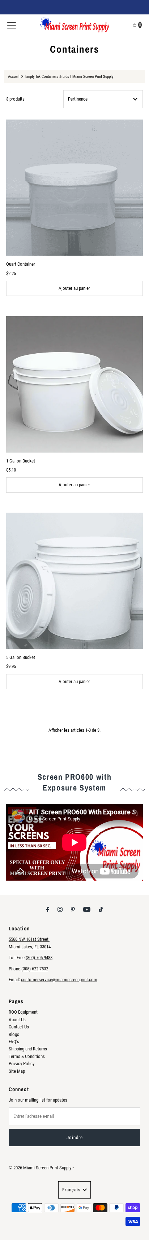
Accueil (14, 76)
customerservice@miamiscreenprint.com (59, 979)
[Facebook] (47, 909)
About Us (17, 1019)
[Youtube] (86, 909)
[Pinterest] (73, 909)
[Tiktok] (101, 909)
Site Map (17, 1071)
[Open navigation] (11, 25)
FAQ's (14, 1041)
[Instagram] (60, 909)
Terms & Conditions (27, 1056)
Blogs (14, 1034)
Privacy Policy (21, 1063)
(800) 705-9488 (39, 957)
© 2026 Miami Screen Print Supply (40, 1167)
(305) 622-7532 (34, 968)
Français (71, 1189)
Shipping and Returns (28, 1048)
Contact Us (19, 1026)
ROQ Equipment (23, 1012)
